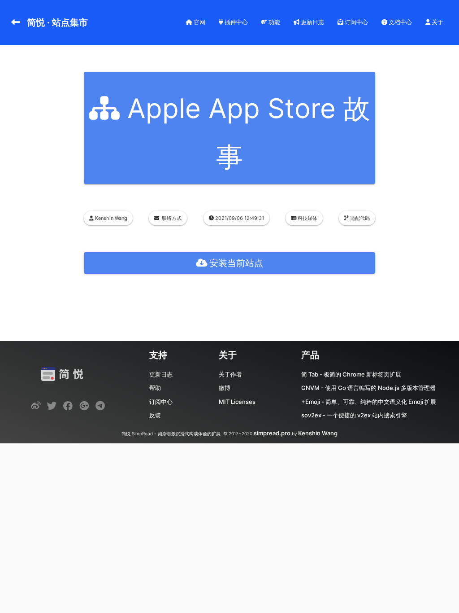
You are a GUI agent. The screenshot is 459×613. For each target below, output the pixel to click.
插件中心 (235, 22)
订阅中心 (355, 22)
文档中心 (399, 22)
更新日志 (311, 22)
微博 (224, 387)
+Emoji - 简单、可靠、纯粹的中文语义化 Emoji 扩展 (368, 401)
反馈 (155, 415)
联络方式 (172, 218)
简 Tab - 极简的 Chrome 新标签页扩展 (351, 374)
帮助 (155, 387)
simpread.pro (272, 433)
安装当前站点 (236, 263)
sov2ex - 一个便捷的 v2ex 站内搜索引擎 (354, 415)
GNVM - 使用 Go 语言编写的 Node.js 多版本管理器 (368, 387)
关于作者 (230, 374)
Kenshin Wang (318, 433)
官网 (198, 22)
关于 (436, 22)
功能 (273, 22)
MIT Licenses (237, 401)
